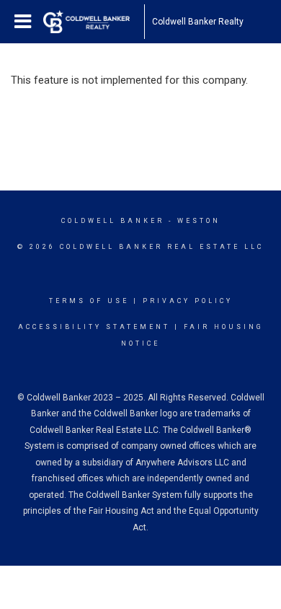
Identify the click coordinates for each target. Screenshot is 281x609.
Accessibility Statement (94, 326)
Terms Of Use (89, 300)
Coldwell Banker (112, 220)
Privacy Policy (188, 300)
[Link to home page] (93, 21)
